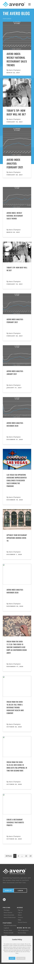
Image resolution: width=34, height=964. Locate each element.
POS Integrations (23, 930)
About (20, 915)
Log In (20, 912)
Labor (5, 935)
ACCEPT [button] (12, 958)
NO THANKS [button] (20, 958)
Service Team (8, 930)
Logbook (6, 928)
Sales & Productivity (10, 925)
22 (26, 856)
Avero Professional (9, 917)
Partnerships (22, 933)
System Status (22, 922)
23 (30, 856)
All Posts (9, 856)
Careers (20, 917)
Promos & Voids (8, 933)
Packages (7, 910)
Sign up (20, 910)
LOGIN (20, 890)
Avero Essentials (9, 915)
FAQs (19, 920)
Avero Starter (8, 912)
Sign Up (8, 890)
